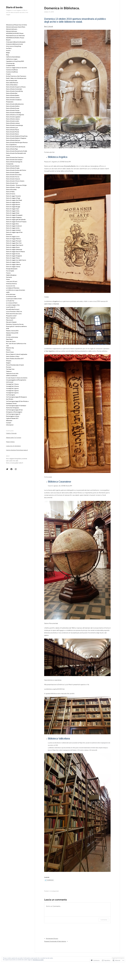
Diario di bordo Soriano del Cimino (16, 170)
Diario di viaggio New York (13, 243)
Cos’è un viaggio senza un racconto (16, 67)
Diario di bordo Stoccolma (13, 174)
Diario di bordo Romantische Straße (16, 151)
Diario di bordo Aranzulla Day (14, 91)
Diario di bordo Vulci (12, 183)
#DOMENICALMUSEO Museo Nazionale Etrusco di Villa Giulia (15, 34)
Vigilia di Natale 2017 (12, 418)
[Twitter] (7, 469)
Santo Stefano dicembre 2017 (15, 358)
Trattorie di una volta (12, 373)
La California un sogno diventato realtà (15, 291)
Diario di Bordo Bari (11, 93)
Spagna (8, 363)
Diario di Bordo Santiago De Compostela (14, 163)
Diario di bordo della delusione (15, 104)
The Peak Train (10, 369)
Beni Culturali (48, 26)
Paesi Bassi (9, 339)
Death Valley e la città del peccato (16, 78)
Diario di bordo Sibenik (12, 166)
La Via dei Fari (10, 301)
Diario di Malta (10, 192)
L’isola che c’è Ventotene (13, 446)
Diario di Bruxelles (11, 189)
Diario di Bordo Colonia (12, 97)
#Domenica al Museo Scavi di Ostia (16, 25)
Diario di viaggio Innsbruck (14, 226)
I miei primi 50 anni (11, 281)
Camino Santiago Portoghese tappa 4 (17, 450)
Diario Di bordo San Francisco (15, 157)
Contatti (8, 423)
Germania (9, 277)
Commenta (104, 919)
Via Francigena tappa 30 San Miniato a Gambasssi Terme (17, 402)
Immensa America (11, 284)
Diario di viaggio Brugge (13, 206)
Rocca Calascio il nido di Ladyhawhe (16, 354)
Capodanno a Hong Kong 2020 (15, 61)
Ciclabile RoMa (10, 65)
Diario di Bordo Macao (12, 130)
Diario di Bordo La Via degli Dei (15, 115)
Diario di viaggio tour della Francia (16, 260)
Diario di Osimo (10, 194)
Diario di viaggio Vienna (13, 266)
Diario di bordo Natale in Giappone (16, 138)
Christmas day (10, 63)
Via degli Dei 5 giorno (12, 393)
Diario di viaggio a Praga (13, 198)
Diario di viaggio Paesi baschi (14, 245)
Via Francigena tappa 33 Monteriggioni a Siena (13, 415)
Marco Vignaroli (10, 318)
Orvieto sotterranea (12, 337)
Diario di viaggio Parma (12, 247)
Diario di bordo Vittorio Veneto (15, 181)
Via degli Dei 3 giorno (12, 388)
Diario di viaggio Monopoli (13, 241)
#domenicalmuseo (11, 29)
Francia (8, 273)
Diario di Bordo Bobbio (12, 95)
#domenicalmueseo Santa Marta (15, 27)
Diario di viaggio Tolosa (13, 258)
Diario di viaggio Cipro (12, 209)
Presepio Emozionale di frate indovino (55, 941)
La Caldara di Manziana (12, 288)
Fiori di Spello (10, 271)
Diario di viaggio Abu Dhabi (14, 200)
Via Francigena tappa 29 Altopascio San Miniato (16, 398)
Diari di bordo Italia (11, 80)
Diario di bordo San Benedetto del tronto (16, 154)
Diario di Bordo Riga (12, 149)
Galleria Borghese (11, 275)
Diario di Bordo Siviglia (12, 168)
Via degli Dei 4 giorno (12, 390)
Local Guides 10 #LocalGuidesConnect (12, 308)
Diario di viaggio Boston (13, 204)
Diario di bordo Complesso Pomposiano (13, 101)
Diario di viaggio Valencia (13, 264)
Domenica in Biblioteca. (62, 8)
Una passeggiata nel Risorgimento (16, 380)
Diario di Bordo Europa (12, 108)
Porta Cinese (10, 352)
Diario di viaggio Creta (12, 211)
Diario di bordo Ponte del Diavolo (15, 147)
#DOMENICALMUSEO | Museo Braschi (15, 39)
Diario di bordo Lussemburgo (14, 125)
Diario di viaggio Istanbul (13, 230)
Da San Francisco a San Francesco (16, 76)
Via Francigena (10, 395)
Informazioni (9, 425)
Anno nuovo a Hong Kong (13, 46)
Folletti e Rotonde (11, 433)
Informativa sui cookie (38, 959)
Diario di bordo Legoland (13, 117)
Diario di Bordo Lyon (12, 127)
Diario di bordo (14, 7)
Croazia (8, 74)
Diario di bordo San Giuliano (14, 159)
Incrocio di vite (10, 286)
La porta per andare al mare (14, 298)
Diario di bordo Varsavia (13, 179)
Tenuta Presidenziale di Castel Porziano (15, 366)
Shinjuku (8, 361)
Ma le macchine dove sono (14, 313)
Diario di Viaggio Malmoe (13, 239)
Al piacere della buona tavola (14, 44)
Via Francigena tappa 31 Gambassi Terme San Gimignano (16, 407)
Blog (7, 55)
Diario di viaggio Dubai (12, 213)
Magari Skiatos (10, 442)
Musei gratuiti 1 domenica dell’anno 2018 (16, 327)
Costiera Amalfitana (12, 70)
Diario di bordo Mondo (12, 132)
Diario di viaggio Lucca (12, 236)
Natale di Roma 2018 (12, 333)
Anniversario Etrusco (52, 938)
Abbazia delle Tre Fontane (13, 437)
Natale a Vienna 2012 (12, 331)
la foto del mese (10, 294)
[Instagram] (16, 469)
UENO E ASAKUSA (11, 376)
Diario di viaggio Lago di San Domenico (14, 233)
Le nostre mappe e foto (13, 305)
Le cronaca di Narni (11, 303)
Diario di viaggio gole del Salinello (16, 219)
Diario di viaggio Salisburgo (14, 249)
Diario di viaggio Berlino (13, 202)
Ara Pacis (9, 48)
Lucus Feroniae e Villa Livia (14, 311)
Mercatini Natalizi (11, 322)
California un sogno (11, 59)
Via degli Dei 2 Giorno (12, 386)
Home (8, 279)
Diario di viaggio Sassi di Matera (15, 251)
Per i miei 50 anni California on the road (16, 345)
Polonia (8, 350)
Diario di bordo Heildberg (13, 112)
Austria (8, 50)
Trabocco (9, 371)
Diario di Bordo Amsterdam (14, 89)
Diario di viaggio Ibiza (12, 224)
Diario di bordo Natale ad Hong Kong (16, 136)
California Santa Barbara (13, 57)
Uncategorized (54, 891)
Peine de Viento (10, 341)
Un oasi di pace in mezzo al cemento (16, 378)
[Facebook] (11, 469)
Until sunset (9, 382)
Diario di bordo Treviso (12, 177)
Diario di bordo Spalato (12, 172)
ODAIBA (8, 335)
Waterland (9, 420)
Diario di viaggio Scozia (13, 254)
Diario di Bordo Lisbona (13, 119)
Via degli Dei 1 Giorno (12, 384)
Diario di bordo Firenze (12, 110)
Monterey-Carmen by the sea (14, 324)
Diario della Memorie (12, 82)
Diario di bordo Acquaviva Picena (15, 87)
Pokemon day (10, 348)
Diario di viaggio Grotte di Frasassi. (16, 221)
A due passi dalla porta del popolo (15, 42)
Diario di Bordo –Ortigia (13, 187)
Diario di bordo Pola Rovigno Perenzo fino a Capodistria (17, 143)
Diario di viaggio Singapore (14, 256)
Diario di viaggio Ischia (12, 228)
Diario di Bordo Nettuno (13, 140)
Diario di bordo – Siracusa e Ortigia (16, 185)
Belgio (8, 53)
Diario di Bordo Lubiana (13, 123)
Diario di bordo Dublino (12, 106)
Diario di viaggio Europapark (14, 215)
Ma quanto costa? (11, 316)
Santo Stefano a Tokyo (12, 356)
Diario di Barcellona (11, 85)
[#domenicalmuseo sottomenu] (17, 29)
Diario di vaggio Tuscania (13, 196)
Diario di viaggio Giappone (14, 217)
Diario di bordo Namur (12, 134)
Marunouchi (9, 320)
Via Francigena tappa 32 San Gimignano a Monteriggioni (14, 411)
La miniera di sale (11, 296)
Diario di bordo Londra (12, 121)
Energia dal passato (11, 269)
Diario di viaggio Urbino (13, 262)
